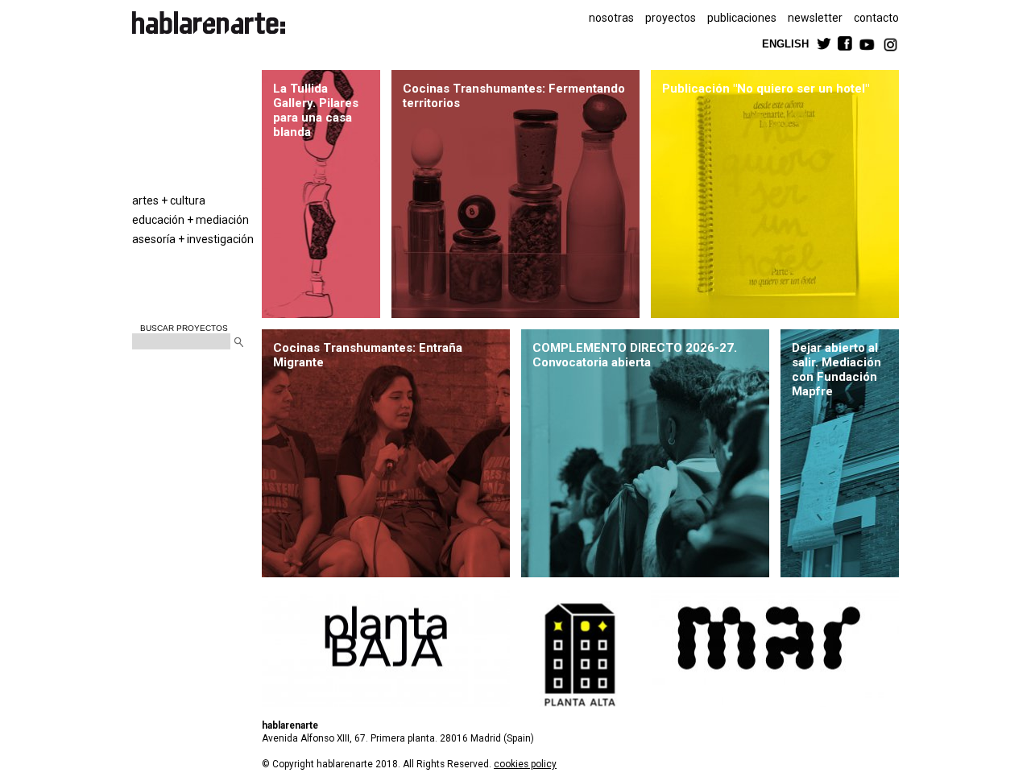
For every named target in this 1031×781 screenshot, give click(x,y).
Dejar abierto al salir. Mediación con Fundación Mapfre (836, 370)
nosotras (611, 17)
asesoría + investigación (193, 239)
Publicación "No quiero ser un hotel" (765, 88)
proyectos (670, 17)
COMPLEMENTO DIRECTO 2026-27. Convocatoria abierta (634, 355)
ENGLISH (785, 43)
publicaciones (741, 17)
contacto (876, 17)
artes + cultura (168, 200)
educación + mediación (190, 219)
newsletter (815, 17)
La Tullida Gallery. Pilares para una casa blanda (315, 110)
